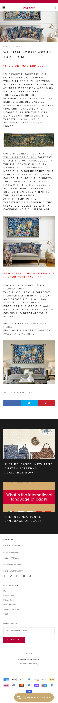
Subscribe (14, 640)
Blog (5, 591)
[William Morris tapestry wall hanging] (29, 241)
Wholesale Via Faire (12, 564)
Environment (8, 595)
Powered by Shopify (29, 663)
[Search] (49, 7)
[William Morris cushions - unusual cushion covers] (29, 362)
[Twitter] (11, 575)
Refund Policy (9, 604)
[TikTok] (30, 575)
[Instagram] (17, 575)
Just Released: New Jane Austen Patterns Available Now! (29, 468)
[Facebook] (4, 575)
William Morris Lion (20, 157)
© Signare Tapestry (29, 660)
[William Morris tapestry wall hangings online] (29, 140)
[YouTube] (24, 575)
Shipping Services (11, 609)
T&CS (5, 614)
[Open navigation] (4, 7)
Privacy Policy (9, 600)
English (28, 654)
